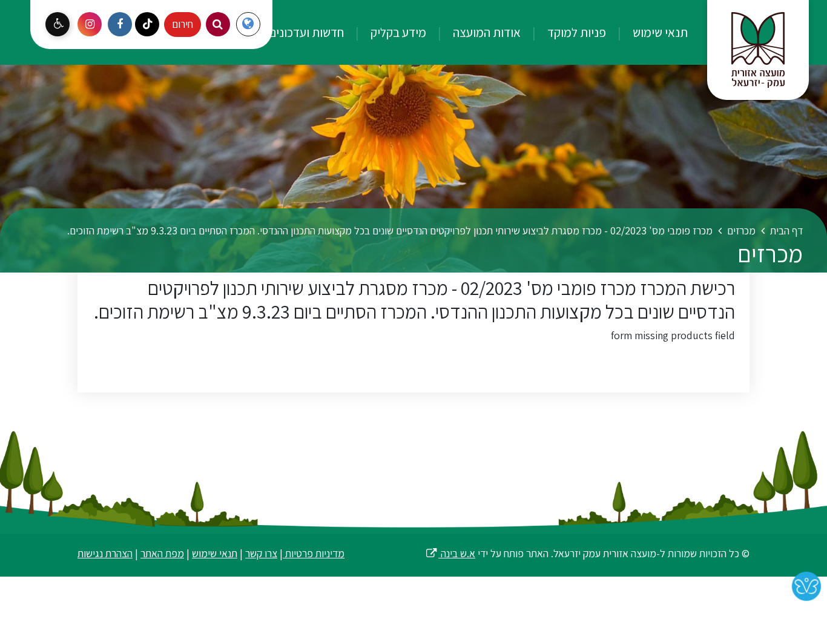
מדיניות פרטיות (313, 553)
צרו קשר (261, 553)
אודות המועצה (485, 32)
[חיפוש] (218, 24)
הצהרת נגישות (105, 553)
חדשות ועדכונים (305, 32)
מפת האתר (162, 553)
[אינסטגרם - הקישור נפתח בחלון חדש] (89, 24)
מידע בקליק (397, 32)
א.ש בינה (450, 553)
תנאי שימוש (659, 32)
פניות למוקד (575, 32)
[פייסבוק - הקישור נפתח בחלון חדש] (120, 24)
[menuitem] (648, 32)
